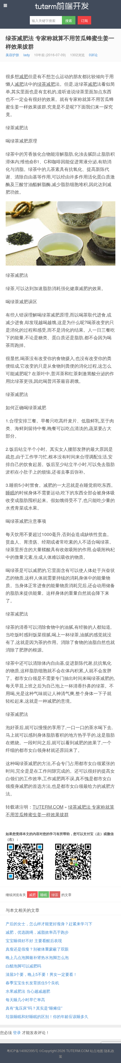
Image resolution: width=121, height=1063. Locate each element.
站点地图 (96, 1050)
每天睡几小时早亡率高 (25, 999)
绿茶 (41, 84)
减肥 (23, 76)
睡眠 (10, 492)
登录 (17, 1032)
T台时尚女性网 (60, 6)
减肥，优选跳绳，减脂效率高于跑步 (37, 932)
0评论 (93, 54)
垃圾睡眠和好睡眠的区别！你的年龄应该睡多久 (47, 1016)
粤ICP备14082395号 (22, 1050)
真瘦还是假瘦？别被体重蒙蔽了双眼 (37, 949)
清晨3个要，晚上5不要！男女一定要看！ (41, 974)
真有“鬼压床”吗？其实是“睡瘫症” (34, 1008)
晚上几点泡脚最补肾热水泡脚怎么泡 (37, 957)
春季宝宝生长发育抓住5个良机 (32, 982)
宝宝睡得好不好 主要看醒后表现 (34, 940)
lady (26, 54)
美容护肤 (12, 54)
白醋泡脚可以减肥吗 (23, 966)
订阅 (84, 20)
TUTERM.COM (48, 807)
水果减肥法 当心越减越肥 (28, 991)
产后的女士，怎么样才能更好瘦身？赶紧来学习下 (49, 923)
